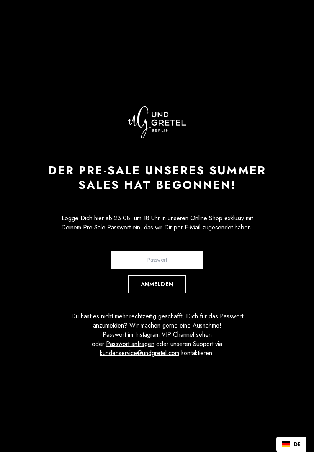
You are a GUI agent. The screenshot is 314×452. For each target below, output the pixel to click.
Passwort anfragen (130, 343)
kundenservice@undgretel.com (139, 353)
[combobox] (291, 444)
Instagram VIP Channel (164, 334)
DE (297, 444)
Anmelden (157, 284)
